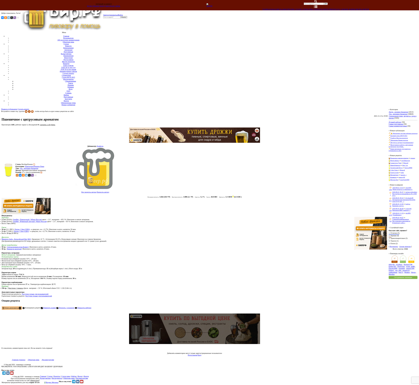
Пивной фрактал (395, 165)
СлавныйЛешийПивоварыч (400, 219)
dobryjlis (392, 264)
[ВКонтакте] (2, 17)
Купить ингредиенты (11, 308)
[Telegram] (8, 17)
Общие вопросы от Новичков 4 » (402, 189)
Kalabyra (100, 146)
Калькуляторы (287, 9)
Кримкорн (393, 177)
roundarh (402, 268)
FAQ (338, 9)
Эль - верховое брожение (29, 168)
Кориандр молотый (14, 249)
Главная (266, 9)
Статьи (298, 9)
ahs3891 (408, 213)
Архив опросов (405, 246)
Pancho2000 (393, 268)
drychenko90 (409, 198)
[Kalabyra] (95, 168)
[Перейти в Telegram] (4, 373)
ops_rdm (398, 270)
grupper (412, 158)
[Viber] (14, 17)
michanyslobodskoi (411, 192)
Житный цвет (394, 175)
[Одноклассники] (5, 17)
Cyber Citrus (394, 170)
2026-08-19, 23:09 (397, 204)
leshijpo (407, 204)
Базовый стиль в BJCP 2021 (398, 136)
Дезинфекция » (397, 215)
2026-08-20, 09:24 (397, 198)
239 (390, 210)
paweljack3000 (404, 180)
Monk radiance (394, 160)
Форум (365, 9)
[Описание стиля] (34, 164)
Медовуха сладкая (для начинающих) (401, 142)
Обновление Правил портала (399, 140)
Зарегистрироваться (110, 15)
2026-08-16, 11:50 (398, 213)
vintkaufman (393, 272)
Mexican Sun (394, 180)
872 (390, 201)
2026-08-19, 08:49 (397, 208)
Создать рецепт (23, 109)
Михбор (392, 274)
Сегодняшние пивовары (403, 277)
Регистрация (93, 6)
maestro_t (403, 175)
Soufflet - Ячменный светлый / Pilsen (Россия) (30, 221)
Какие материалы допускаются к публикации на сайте (400, 149)
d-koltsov (399, 264)
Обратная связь (112, 6)
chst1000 (408, 188)
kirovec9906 (408, 168)
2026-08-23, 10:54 (398, 188)
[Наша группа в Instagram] (32, 111)
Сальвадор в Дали (395, 163)
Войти (120, 15)
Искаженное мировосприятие (399, 158)
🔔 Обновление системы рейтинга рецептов (403, 133)
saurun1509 (410, 268)
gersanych (406, 270)
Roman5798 (408, 264)
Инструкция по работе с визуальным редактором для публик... (401, 145)
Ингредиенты (329, 9)
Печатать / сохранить (66, 308)
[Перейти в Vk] (8, 373)
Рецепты (318, 9)
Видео (359, 9)
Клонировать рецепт (32, 308)
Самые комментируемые (398, 126)
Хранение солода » (398, 206)
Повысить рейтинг (84, 308)
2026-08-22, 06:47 (397, 192)
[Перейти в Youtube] (12, 373)
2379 (390, 215)
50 (390, 206)
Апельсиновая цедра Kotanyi (17, 247)
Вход (102, 6)
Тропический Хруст (396, 168)
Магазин (275, 9)
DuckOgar (401, 266)
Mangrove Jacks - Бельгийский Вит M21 (16, 239)
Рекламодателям (47, 360)
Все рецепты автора (88, 192)
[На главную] (62, 30)
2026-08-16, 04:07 (397, 217)
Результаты (394, 246)
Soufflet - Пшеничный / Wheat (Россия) (27, 219)
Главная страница (18, 360)
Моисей (405, 163)
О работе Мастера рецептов (399, 138)
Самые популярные (396, 124)
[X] (11, 17)
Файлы (352, 9)
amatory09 (402, 177)
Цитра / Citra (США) (22, 229)
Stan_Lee (405, 165)
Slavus (413, 272)
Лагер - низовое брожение (398, 112)
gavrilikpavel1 (405, 160)
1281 (390, 189)
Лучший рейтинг (395, 122)
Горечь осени (394, 172)
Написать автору (103, 192)
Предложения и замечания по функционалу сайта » (401, 222)
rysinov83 (408, 208)
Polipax (391, 270)
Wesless (407, 272)
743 (390, 221)
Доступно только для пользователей (35, 294)
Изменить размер (49, 308)
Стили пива (307, 9)
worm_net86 (410, 266)
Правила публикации (9, 109)
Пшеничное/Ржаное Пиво (34, 166)
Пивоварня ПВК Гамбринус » (401, 210)
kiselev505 (392, 266)
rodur (402, 172)
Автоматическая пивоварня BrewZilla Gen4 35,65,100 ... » (403, 200)
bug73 (401, 272)
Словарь (344, 9)
